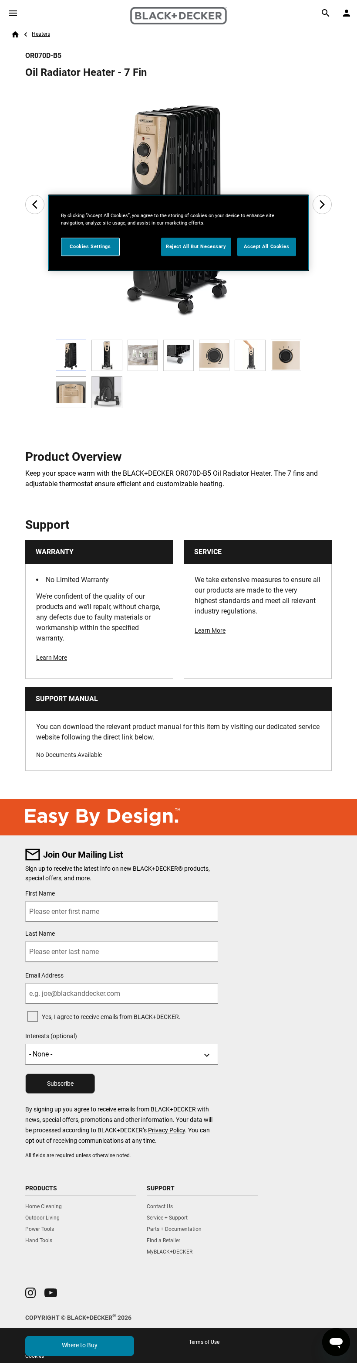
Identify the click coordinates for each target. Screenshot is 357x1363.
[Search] (325, 13)
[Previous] (34, 204)
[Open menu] (13, 13)
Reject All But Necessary (196, 246)
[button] (30, 1293)
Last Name (40, 933)
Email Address (44, 975)
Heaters (41, 34)
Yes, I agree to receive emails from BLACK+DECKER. (111, 1016)
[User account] (346, 13)
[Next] (322, 204)
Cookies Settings (90, 246)
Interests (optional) (51, 1035)
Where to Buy (80, 1345)
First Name (40, 893)
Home (15, 34)
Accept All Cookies (266, 246)
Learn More (51, 657)
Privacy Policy (166, 1130)
